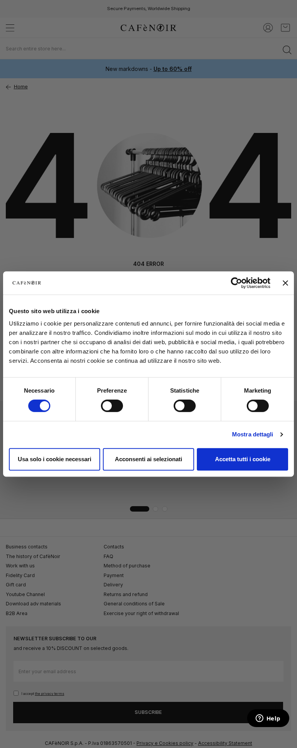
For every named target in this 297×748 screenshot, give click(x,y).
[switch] (112, 406)
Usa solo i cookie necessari (54, 459)
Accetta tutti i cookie (242, 459)
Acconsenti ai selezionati (148, 459)
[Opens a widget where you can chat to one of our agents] (268, 719)
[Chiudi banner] (285, 283)
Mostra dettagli (252, 434)
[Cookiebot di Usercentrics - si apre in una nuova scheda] (236, 283)
